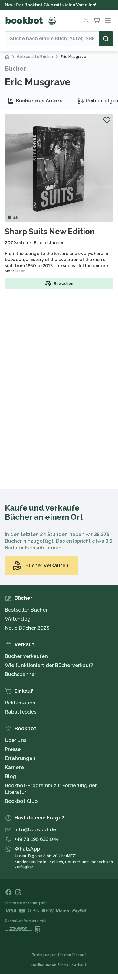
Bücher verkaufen (26, 656)
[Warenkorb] (96, 20)
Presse (13, 749)
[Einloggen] (85, 20)
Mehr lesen (15, 271)
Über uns (15, 740)
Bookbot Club (21, 801)
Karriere (14, 767)
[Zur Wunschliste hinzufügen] (106, 120)
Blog (10, 776)
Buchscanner (20, 674)
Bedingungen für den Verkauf (59, 965)
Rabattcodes (20, 712)
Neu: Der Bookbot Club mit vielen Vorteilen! (50, 4)
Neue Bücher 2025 (27, 628)
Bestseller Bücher (26, 610)
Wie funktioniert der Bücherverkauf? (49, 665)
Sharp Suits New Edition (50, 231)
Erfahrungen (20, 758)
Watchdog (18, 619)
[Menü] (107, 20)
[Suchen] (106, 38)
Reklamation (20, 703)
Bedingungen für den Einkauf (59, 955)
